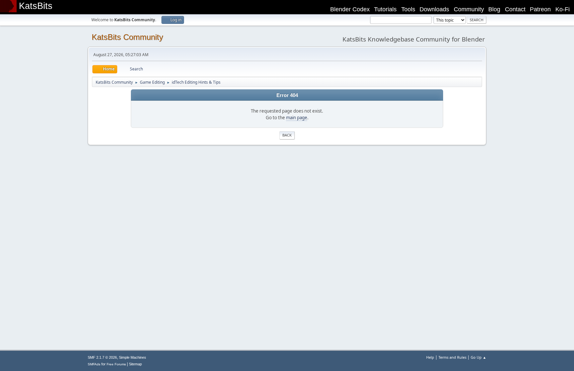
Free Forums (116, 364)
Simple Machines (132, 357)
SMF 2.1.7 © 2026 (102, 357)
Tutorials (385, 9)
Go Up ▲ (478, 357)
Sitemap (135, 364)
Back (287, 135)
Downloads (434, 9)
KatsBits (35, 6)
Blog (494, 9)
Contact (515, 9)
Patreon (540, 9)
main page (296, 118)
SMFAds (94, 364)
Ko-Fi (562, 9)
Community (469, 9)
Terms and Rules (452, 357)
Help (430, 357)
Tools (408, 9)
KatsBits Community (127, 37)
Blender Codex (350, 9)
